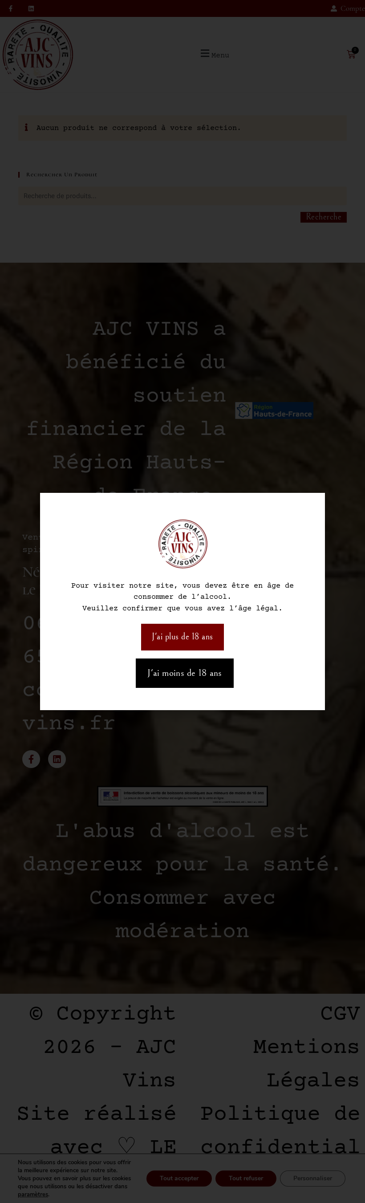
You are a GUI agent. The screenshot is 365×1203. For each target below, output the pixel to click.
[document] (182, 601)
